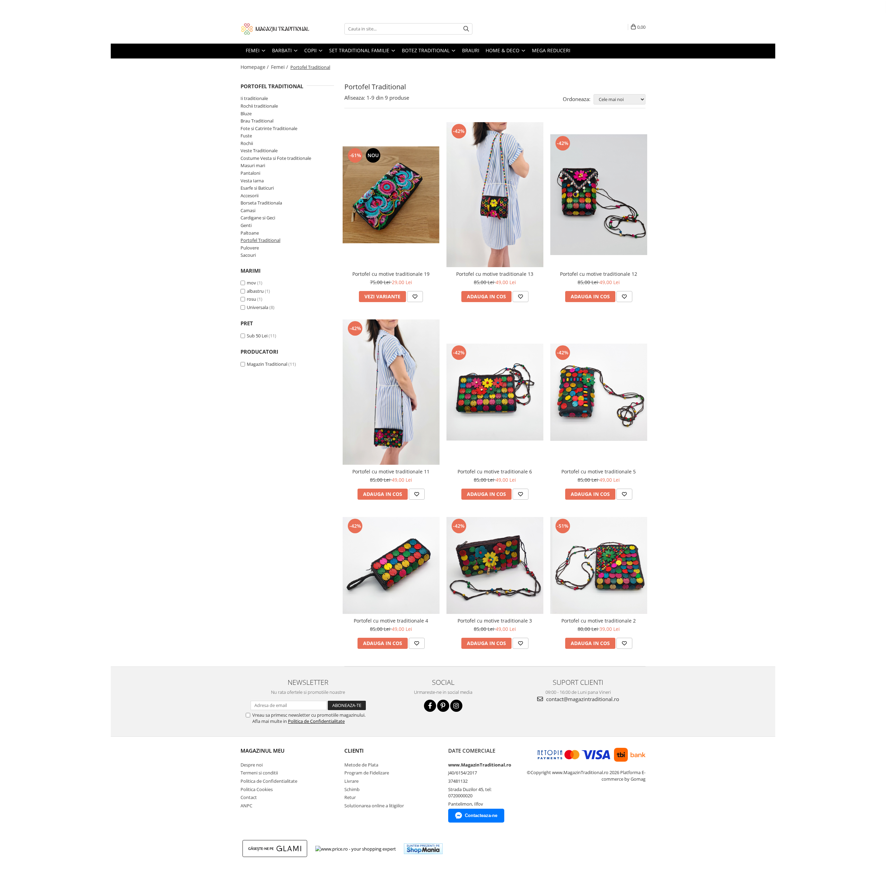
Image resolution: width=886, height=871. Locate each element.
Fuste (246, 136)
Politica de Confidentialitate (316, 721)
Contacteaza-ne (481, 815)
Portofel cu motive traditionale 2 (598, 620)
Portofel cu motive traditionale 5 (598, 471)
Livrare (351, 781)
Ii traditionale (254, 98)
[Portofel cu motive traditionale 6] (494, 392)
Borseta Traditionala (261, 203)
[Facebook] (430, 706)
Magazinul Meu (262, 750)
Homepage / (255, 67)
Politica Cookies (257, 789)
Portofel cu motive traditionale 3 (495, 620)
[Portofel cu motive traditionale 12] (598, 194)
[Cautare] (466, 29)
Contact (249, 797)
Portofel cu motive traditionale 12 (598, 274)
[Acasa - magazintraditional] (275, 28)
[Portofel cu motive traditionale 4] (391, 565)
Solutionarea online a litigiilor (374, 805)
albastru (255, 291)
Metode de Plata (361, 765)
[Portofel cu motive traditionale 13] (494, 194)
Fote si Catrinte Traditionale (269, 128)
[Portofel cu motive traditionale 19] (391, 194)
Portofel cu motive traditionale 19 (391, 274)
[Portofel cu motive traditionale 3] (494, 565)
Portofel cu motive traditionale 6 (495, 471)
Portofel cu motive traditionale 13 (494, 274)
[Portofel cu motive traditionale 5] (598, 392)
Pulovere (250, 248)
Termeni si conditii (259, 773)
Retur (350, 797)
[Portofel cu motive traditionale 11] (391, 392)
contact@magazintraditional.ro (582, 699)
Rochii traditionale (259, 106)
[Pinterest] (443, 706)
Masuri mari (253, 165)
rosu (251, 299)
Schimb (352, 789)
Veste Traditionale (259, 150)
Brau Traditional (257, 121)
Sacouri (248, 255)
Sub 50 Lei (257, 336)
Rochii (247, 143)
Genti (246, 225)
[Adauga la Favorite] (415, 296)
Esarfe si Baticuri (257, 188)
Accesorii (250, 195)
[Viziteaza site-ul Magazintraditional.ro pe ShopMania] (423, 848)
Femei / (280, 67)
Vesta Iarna (252, 181)
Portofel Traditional (260, 240)
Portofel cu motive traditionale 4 (391, 620)
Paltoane (250, 233)
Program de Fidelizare (366, 773)
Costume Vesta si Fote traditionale (276, 158)
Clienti (354, 750)
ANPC (246, 805)
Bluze (246, 113)
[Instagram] (456, 706)
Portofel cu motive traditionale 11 (391, 471)
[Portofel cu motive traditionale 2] (598, 565)
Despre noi (252, 765)
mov (251, 283)
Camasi (248, 210)
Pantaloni (250, 173)
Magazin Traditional (267, 364)
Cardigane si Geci (258, 218)
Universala (257, 307)
